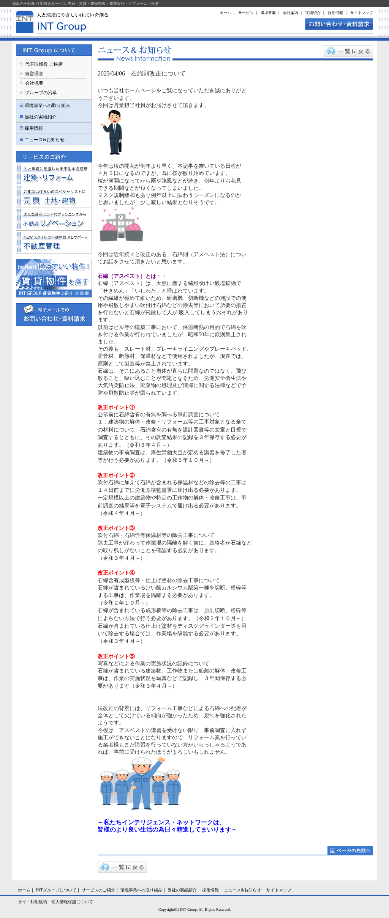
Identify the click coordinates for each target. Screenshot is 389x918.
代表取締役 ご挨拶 (44, 64)
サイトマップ (361, 13)
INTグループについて (56, 890)
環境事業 (268, 13)
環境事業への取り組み (47, 105)
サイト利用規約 (32, 901)
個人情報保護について (72, 901)
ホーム (225, 13)
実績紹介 (313, 13)
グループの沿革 (41, 92)
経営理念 (34, 73)
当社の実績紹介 (41, 117)
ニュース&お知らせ (45, 139)
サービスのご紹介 (98, 890)
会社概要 (34, 83)
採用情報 (335, 13)
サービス (245, 13)
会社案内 (290, 13)
